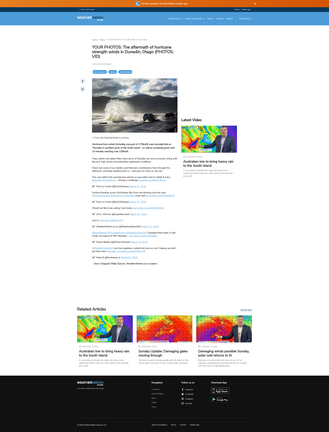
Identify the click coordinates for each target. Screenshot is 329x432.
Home (95, 39)
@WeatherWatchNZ (136, 232)
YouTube (188, 403)
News (210, 18)
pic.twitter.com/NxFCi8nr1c (152, 180)
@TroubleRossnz (116, 232)
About (237, 9)
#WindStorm (109, 180)
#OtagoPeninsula (101, 195)
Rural (229, 18)
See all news (246, 310)
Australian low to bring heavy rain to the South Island (208, 163)
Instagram (189, 399)
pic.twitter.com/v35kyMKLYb (160, 195)
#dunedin (111, 251)
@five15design (99, 232)
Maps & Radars (193, 18)
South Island (125, 72)
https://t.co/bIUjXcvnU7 (112, 220)
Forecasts (174, 18)
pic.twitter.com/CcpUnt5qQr (143, 235)
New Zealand (100, 72)
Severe (113, 72)
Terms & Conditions (159, 425)
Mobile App (246, 9)
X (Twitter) (189, 394)
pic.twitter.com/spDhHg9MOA (148, 208)
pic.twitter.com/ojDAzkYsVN (131, 251)
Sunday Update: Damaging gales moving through (163, 353)
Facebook (189, 389)
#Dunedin (97, 180)
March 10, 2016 (138, 186)
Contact (183, 425)
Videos (219, 18)
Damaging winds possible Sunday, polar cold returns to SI (223, 353)
